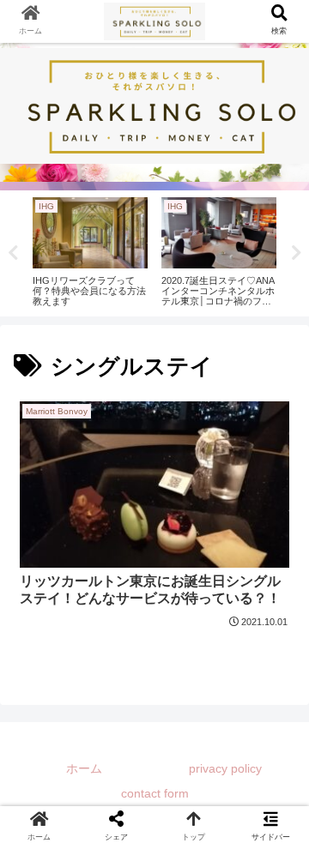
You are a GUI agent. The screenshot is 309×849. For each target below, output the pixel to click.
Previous (12, 253)
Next (296, 253)
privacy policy (225, 768)
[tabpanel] (90, 250)
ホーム (84, 768)
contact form (155, 793)
